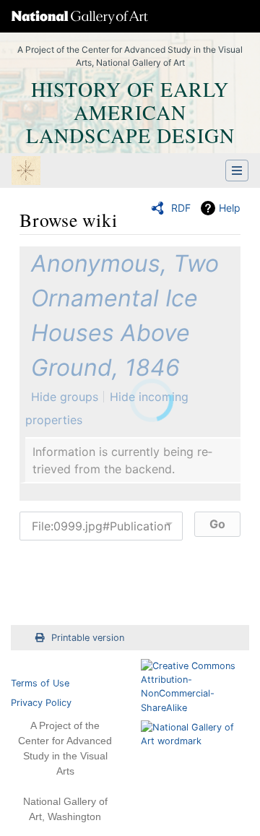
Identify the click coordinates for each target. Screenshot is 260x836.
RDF (181, 208)
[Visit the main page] (26, 172)
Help (229, 208)
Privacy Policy (41, 702)
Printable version (87, 637)
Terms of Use (40, 683)
